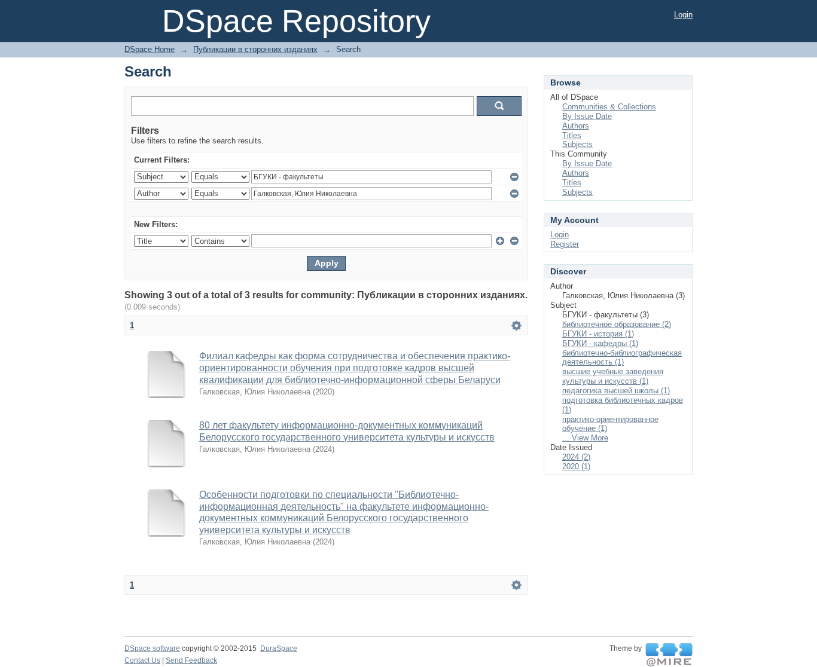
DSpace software (152, 648)
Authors (575, 125)
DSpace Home (149, 49)
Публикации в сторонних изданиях (255, 49)
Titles (571, 135)
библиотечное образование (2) (616, 324)
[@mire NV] (669, 655)
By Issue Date (587, 116)
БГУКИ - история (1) (598, 333)
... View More (585, 437)
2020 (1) (576, 466)
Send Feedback (191, 660)
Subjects (577, 144)
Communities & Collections (609, 106)
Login (683, 14)
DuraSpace (278, 648)
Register (564, 244)
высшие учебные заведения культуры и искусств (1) (612, 376)
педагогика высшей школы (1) (616, 390)
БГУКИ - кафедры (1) (600, 343)
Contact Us (142, 660)
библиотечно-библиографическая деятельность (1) (622, 357)
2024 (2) (576, 456)
